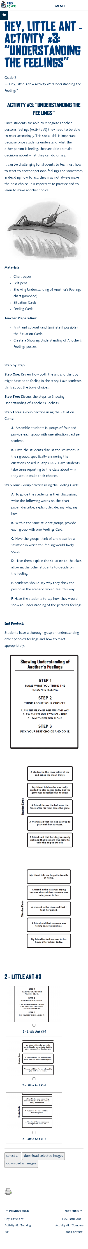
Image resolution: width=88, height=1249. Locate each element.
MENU (60, 7)
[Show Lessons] (4, 15)
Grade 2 (10, 78)
